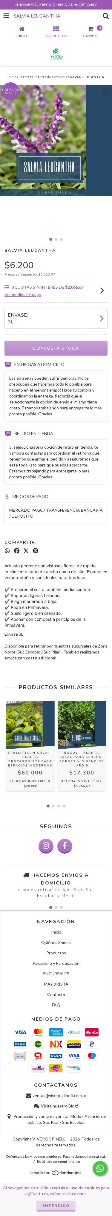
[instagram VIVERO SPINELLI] (46, 846)
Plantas (25, 77)
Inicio (12, 77)
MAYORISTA (56, 983)
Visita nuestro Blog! (59, 1105)
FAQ (56, 1004)
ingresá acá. (96, 1156)
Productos (56, 952)
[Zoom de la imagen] (105, 91)
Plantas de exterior (50, 77)
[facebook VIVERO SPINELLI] (64, 846)
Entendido (56, 1205)
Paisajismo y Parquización (56, 963)
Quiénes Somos (56, 942)
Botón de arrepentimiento (58, 1161)
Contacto (56, 994)
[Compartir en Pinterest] (35, 551)
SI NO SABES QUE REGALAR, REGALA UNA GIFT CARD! (56, 5)
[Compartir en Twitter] (26, 551)
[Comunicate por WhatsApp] (100, 1168)
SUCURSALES (56, 973)
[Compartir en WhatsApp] (7, 551)
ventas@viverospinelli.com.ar (59, 1095)
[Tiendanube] (56, 1174)
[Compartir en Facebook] (17, 551)
